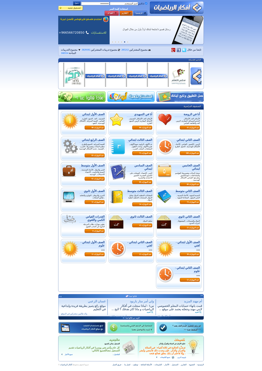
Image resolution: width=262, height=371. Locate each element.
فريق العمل (117, 365)
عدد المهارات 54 (145, 204)
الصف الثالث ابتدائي (140, 139)
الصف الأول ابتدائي (93, 114)
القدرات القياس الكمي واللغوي (95, 218)
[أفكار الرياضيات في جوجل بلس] (173, 49)
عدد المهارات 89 (193, 184)
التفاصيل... (116, 354)
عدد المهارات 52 (193, 228)
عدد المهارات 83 (98, 155)
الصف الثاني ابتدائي (188, 139)
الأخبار (167, 365)
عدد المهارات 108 (192, 153)
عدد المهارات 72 (145, 153)
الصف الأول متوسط (93, 165)
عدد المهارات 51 (98, 202)
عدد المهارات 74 (193, 202)
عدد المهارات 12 (145, 254)
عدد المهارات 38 (193, 254)
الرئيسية (200, 365)
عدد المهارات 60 (145, 128)
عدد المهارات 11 (98, 254)
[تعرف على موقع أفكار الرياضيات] (84, 30)
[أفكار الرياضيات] (176, 7)
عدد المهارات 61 (98, 179)
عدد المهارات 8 (98, 231)
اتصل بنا (127, 365)
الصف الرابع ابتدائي (93, 139)
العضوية (192, 365)
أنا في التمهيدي (143, 114)
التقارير (183, 365)
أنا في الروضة (192, 114)
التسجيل (175, 365)
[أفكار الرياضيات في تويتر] (184, 49)
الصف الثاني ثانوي (189, 216)
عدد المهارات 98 (98, 128)
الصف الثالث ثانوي (141, 216)
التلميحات (158, 365)
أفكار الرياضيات (66, 365)
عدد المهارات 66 (145, 182)
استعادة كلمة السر (118, 9)
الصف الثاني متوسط (187, 191)
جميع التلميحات (165, 357)
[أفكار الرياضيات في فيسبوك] (178, 49)
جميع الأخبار (69, 354)
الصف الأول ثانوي (94, 191)
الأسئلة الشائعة (146, 365)
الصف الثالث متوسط (139, 191)
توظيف (135, 365)
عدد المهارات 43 (193, 128)
